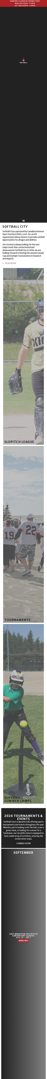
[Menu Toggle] (23, 220)
